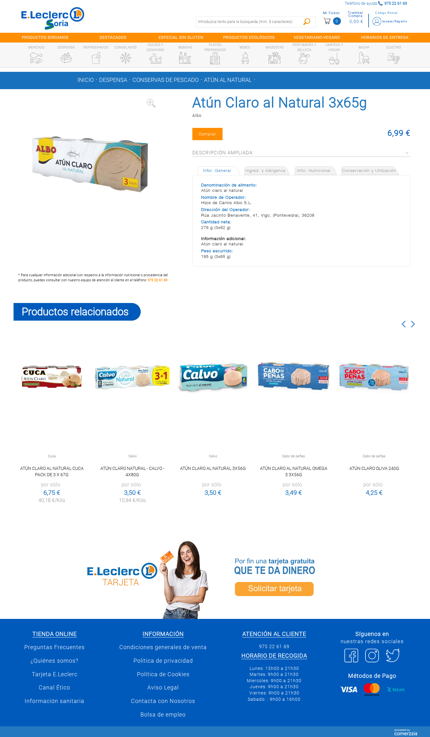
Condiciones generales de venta (163, 647)
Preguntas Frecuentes (54, 647)
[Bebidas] (185, 58)
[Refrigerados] (96, 58)
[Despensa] (66, 58)
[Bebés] (245, 58)
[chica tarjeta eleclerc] (112, 579)
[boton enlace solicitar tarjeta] (317, 579)
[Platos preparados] (215, 58)
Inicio (85, 80)
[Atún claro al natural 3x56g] (213, 377)
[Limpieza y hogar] (334, 58)
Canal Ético (54, 687)
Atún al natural (228, 80)
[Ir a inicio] (52, 18)
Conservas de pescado (166, 80)
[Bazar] (364, 58)
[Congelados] (125, 58)
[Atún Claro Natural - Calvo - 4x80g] (132, 377)
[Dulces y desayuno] (155, 58)
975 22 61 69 (157, 280)
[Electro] (394, 58)
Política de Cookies (163, 674)
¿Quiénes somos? (54, 661)
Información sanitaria (54, 701)
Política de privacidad (163, 661)
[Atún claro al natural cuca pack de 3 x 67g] (52, 377)
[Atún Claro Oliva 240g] (374, 377)
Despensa (113, 80)
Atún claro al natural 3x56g (213, 468)
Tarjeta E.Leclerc (54, 674)
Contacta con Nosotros (163, 701)
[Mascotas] (274, 58)
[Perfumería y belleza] (304, 58)
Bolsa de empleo (163, 714)
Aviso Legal (163, 687)
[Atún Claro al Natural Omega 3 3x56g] (293, 377)
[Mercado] (36, 58)
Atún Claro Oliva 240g (374, 468)
